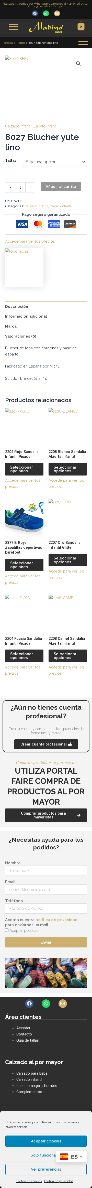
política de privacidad (56, 919)
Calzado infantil (29, 1079)
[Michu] (24, 267)
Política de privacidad (58, 1181)
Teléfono (14, 901)
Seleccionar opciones (21, 469)
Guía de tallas (27, 1040)
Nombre (13, 863)
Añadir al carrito (61, 186)
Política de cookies (29, 1181)
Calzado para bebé (32, 1073)
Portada (8, 43)
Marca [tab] (11, 326)
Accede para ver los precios (30, 241)
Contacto (24, 1034)
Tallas (10, 160)
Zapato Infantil (45, 126)
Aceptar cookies (46, 1141)
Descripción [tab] (16, 306)
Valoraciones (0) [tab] (20, 336)
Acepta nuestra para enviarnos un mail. (41, 922)
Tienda (20, 43)
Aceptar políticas (23, 930)
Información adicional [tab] (26, 316)
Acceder (23, 1028)
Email (10, 882)
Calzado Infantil (18, 126)
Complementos (29, 1091)
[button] (78, 63)
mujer (35, 1085)
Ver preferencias (46, 1169)
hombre (50, 1085)
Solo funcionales (46, 1155)
